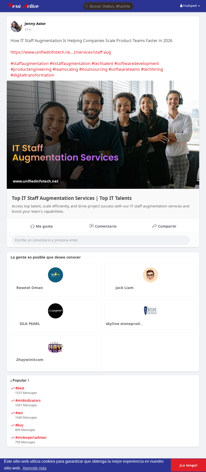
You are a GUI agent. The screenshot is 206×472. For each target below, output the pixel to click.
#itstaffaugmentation (70, 63)
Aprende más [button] (34, 468)
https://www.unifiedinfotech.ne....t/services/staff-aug (61, 52)
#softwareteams (124, 69)
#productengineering (31, 69)
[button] (108, 6)
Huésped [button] (189, 5)
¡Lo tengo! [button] (188, 465)
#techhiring (152, 69)
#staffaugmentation (30, 63)
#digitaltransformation (32, 75)
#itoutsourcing (93, 69)
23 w (28, 29)
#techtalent (102, 63)
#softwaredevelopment (136, 63)
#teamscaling (65, 69)
